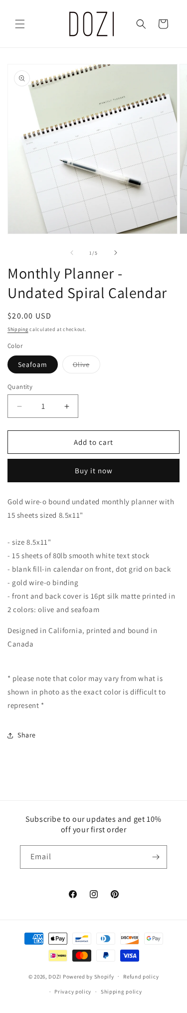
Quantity (19, 386)
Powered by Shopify (88, 976)
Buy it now (94, 470)
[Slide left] (72, 253)
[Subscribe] (156, 857)
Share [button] (26, 734)
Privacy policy (72, 991)
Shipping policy (121, 991)
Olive (86, 366)
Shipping (17, 329)
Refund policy (141, 976)
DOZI (54, 976)
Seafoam (32, 364)
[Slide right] (116, 253)
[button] (20, 24)
